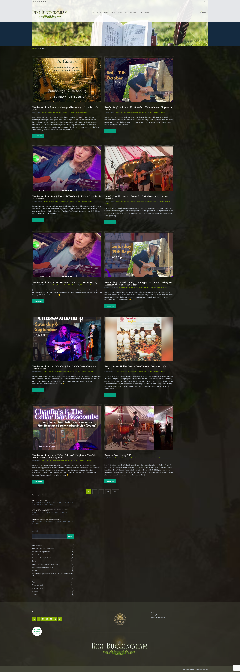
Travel (34, 582)
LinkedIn (41, 1)
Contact (133, 12)
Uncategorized (37, 588)
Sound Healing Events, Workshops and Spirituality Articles (52, 574)
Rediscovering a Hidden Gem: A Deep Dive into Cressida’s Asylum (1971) (136, 367)
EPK (152, 612)
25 (108, 491)
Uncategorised (37, 585)
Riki (72, 112)
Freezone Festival (39, 500)
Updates (35, 591)
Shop (120, 12)
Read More (38, 136)
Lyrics (34, 561)
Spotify (45, 1)
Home (92, 12)
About (99, 12)
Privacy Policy (155, 615)
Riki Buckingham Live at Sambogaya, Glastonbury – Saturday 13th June (65, 108)
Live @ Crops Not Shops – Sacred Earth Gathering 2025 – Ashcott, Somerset (137, 197)
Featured (65, 112)
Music (106, 12)
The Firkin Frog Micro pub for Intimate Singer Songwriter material (50, 509)
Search (35, 531)
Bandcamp (43, 1)
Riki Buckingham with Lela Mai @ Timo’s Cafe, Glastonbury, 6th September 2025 (64, 367)
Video (154, 201)
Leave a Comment (81, 112)
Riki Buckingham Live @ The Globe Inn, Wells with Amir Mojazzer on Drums (138, 108)
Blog (125, 12)
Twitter (39, 1)
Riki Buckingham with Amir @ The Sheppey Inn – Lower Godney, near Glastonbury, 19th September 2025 (138, 283)
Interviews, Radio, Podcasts (41, 558)
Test (33, 579)
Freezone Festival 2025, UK (117, 455)
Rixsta (192, 669)
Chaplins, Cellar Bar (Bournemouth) (46, 519)
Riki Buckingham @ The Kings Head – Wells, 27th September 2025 (65, 282)
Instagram (37, 1)
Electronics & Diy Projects (41, 552)
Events (113, 12)
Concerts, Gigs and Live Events (51, 112)
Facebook (35, 1)
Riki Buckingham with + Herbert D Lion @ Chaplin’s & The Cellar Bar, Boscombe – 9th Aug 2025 (64, 456)
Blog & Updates (121, 112)
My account (145, 12)
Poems (34, 571)
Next (115, 491)
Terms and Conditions (158, 617)
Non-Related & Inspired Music (136, 371)
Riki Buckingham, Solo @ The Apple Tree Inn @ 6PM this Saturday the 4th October (66, 197)
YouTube (33, 1)
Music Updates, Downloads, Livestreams (139, 201)
